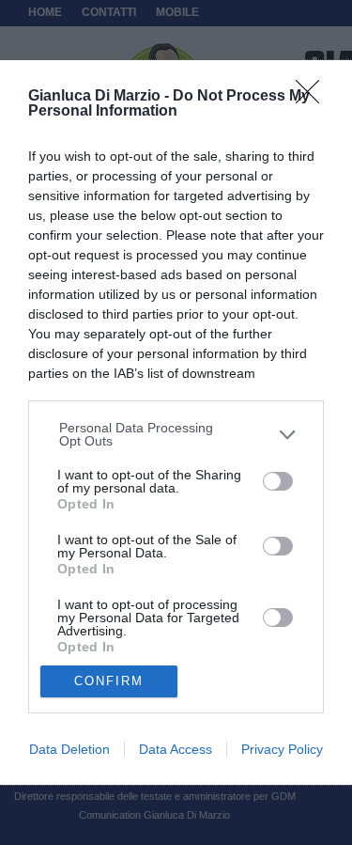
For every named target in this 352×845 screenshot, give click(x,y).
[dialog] (176, 423)
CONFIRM (109, 681)
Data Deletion (69, 749)
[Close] (313, 98)
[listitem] (176, 434)
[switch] (278, 481)
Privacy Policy (282, 749)
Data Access (175, 749)
